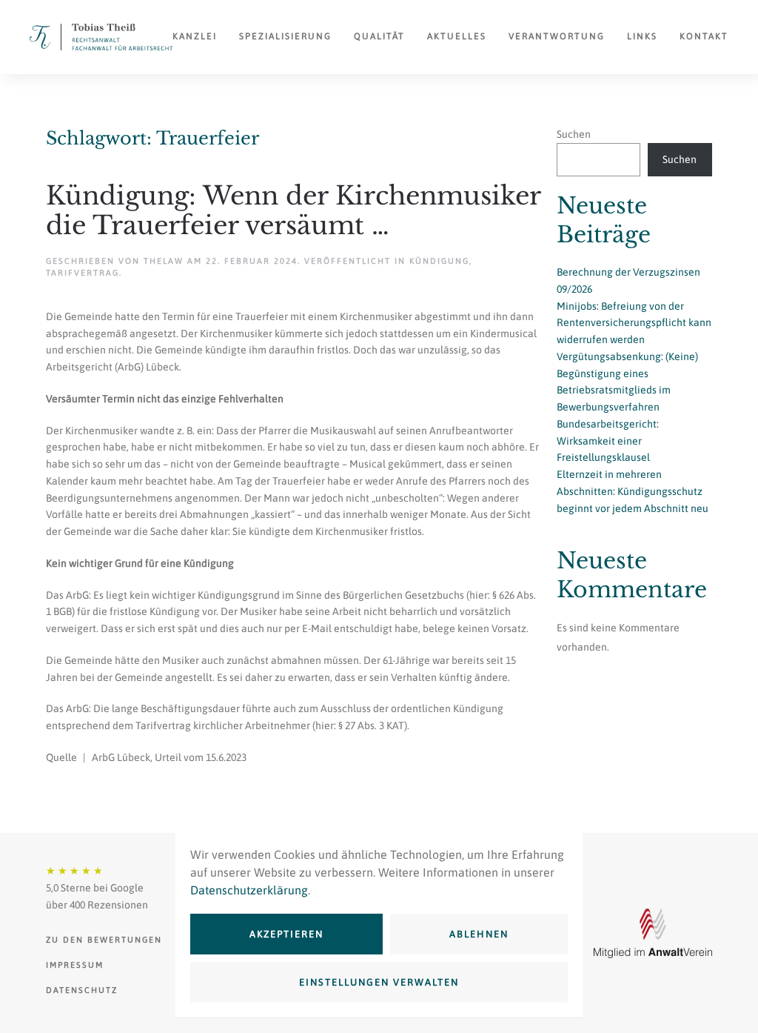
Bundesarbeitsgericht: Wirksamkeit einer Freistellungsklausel (608, 441)
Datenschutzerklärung (249, 890)
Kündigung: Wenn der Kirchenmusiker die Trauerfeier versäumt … (293, 211)
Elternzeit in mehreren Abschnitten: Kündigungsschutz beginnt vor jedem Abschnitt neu (632, 491)
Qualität (379, 36)
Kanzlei (194, 36)
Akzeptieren (286, 934)
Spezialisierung (285, 36)
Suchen (574, 134)
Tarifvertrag (82, 272)
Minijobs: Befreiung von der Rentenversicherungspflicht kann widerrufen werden (634, 323)
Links (642, 36)
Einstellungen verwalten (379, 982)
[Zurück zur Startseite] (101, 37)
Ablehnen (479, 934)
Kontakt (704, 36)
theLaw (164, 260)
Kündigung (439, 260)
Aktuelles (456, 36)
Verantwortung (557, 36)
